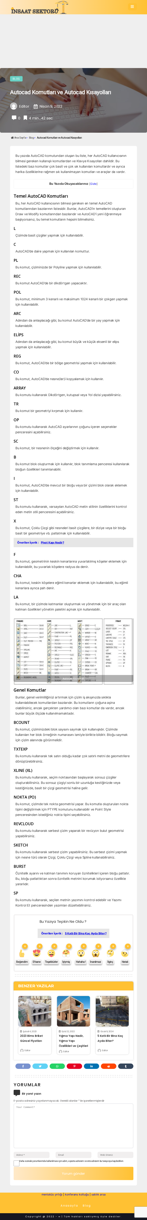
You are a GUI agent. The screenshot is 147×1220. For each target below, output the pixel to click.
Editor (27, 1050)
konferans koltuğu (77, 1194)
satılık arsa (98, 1194)
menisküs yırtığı (52, 1194)
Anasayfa (69, 1206)
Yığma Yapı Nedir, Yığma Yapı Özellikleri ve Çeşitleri (73, 1041)
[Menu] (132, 6)
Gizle (93, 183)
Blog (16, 78)
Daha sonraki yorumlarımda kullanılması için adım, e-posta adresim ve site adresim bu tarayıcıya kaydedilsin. (71, 1161)
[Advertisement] (73, 41)
